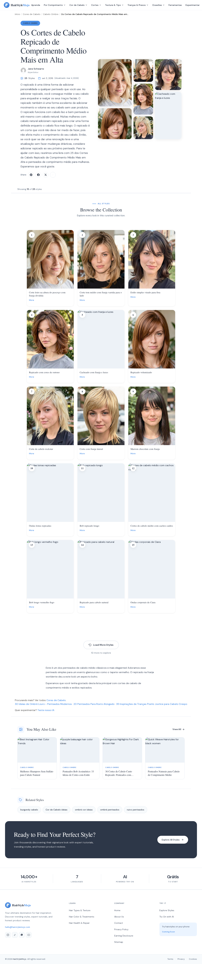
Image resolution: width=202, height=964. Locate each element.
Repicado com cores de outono (44, 372)
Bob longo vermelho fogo (41, 602)
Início (17, 14)
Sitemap (118, 942)
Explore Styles (166, 910)
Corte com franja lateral (91, 448)
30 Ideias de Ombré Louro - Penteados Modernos (43, 704)
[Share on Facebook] (38, 175)
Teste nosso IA (45, 710)
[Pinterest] (22, 935)
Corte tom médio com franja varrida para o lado (101, 294)
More (31, 300)
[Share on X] (45, 175)
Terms (170, 959)
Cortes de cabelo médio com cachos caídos (152, 525)
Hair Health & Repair (79, 923)
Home (117, 910)
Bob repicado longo (89, 525)
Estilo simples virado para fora (145, 292)
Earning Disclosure (123, 935)
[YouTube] (29, 935)
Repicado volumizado (141, 372)
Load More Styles (103, 644)
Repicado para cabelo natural (94, 602)
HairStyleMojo (19, 959)
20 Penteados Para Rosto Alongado (94, 704)
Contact (118, 923)
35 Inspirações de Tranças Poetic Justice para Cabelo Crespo (151, 704)
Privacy (181, 959)
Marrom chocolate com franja (145, 448)
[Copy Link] (53, 175)
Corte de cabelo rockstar (41, 448)
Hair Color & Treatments (81, 916)
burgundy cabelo (29, 809)
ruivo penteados (135, 809)
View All (176, 729)
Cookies (193, 959)
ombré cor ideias (84, 809)
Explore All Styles (171, 839)
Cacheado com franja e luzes (94, 372)
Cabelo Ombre (50, 14)
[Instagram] (8, 935)
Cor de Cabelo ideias (56, 809)
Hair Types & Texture (79, 910)
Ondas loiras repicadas (40, 525)
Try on (52, 285)
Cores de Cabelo (31, 14)
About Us (119, 916)
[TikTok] (15, 935)
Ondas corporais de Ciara (143, 602)
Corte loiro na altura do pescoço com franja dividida (47, 294)
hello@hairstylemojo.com (17, 927)
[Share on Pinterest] (31, 175)
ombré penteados (109, 809)
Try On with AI (166, 916)
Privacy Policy (121, 929)
